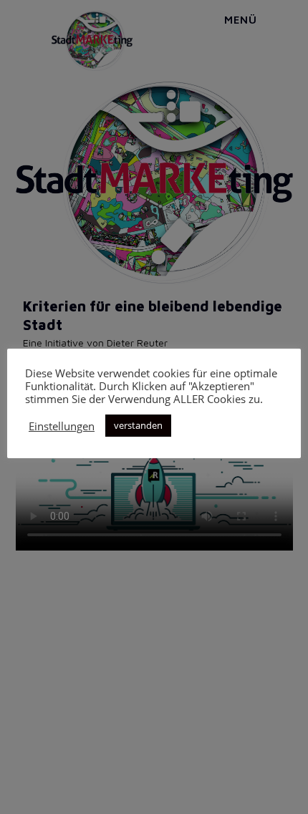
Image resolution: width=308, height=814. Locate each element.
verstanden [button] (138, 425)
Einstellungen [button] (62, 426)
